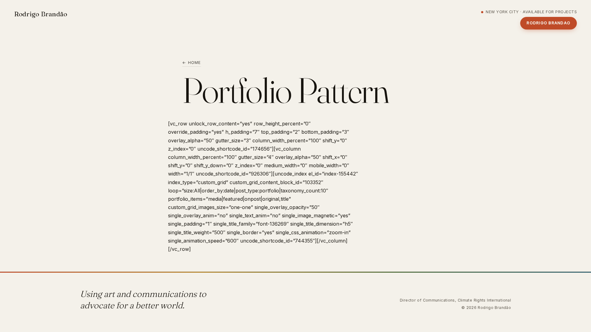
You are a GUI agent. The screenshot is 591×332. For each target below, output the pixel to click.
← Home (191, 62)
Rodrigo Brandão (40, 14)
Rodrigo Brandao (548, 23)
